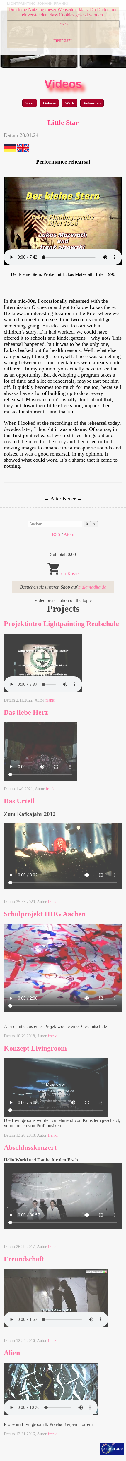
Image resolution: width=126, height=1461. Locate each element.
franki (50, 700)
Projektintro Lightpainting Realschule (61, 624)
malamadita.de (92, 587)
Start (29, 103)
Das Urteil (19, 801)
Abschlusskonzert (30, 1147)
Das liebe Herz (26, 712)
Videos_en (92, 103)
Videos (63, 84)
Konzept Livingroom (35, 1048)
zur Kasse (69, 573)
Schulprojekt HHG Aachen (44, 914)
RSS (56, 534)
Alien (12, 1353)
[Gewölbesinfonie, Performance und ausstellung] (39, 66)
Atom (69, 534)
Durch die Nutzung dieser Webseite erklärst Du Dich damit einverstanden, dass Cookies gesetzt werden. (63, 12)
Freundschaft (24, 1259)
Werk (69, 103)
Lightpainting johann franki (37, 3)
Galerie (49, 103)
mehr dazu (63, 40)
